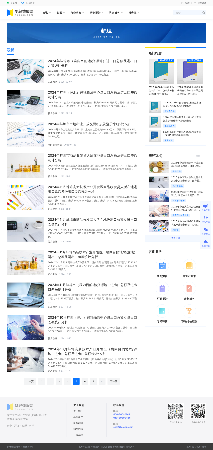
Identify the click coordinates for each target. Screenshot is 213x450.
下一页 (113, 381)
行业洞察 (76, 12)
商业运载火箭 (166, 60)
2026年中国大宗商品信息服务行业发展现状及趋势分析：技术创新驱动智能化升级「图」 (187, 210)
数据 (59, 12)
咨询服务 (114, 12)
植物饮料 (177, 171)
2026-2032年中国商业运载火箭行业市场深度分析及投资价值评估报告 (161, 90)
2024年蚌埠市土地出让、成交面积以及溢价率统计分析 (88, 124)
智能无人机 (170, 111)
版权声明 (78, 423)
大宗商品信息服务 (181, 215)
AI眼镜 (175, 230)
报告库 (132, 12)
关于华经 (78, 411)
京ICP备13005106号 (196, 446)
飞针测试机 (178, 186)
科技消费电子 (179, 200)
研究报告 (95, 12)
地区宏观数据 (55, 144)
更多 (198, 155)
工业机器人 (170, 126)
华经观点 (155, 156)
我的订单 (202, 3)
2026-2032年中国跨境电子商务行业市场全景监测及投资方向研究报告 (190, 90)
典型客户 (78, 417)
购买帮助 (78, 429)
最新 (10, 50)
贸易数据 (52, 81)
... (50, 381)
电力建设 (169, 140)
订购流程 (78, 435)
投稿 (187, 3)
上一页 (30, 381)
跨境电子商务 (195, 60)
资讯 (45, 12)
